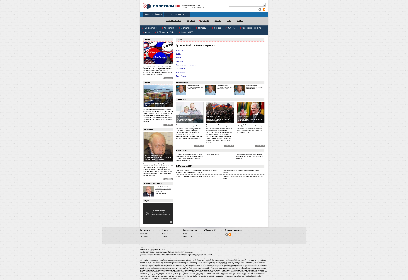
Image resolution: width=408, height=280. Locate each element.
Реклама (158, 14)
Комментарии (150, 28)
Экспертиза (186, 28)
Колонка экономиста (251, 28)
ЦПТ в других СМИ (165, 32)
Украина (191, 20)
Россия (218, 20)
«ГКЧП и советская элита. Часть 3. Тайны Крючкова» (195, 88)
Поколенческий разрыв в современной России (185, 119)
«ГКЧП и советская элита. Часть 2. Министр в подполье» (225, 88)
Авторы (178, 14)
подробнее (168, 78)
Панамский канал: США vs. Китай (156, 104)
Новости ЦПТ (187, 32)
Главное (178, 57)
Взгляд (178, 54)
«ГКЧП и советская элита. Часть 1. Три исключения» (254, 88)
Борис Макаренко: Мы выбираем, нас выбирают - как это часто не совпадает (158, 157)
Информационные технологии (186, 65)
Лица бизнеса (180, 72)
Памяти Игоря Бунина (212, 155)
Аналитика (169, 28)
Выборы (231, 28)
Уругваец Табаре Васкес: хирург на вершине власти (250, 119)
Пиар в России (181, 76)
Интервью (203, 28)
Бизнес (217, 28)
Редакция (169, 14)
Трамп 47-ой (150, 62)
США (229, 20)
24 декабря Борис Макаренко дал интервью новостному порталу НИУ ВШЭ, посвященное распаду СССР (249, 156)
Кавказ (240, 20)
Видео (147, 32)
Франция (204, 20)
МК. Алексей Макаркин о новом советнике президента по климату (195, 176)
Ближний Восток (173, 20)
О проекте (148, 14)
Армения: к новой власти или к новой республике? (218, 119)
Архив (185, 14)
